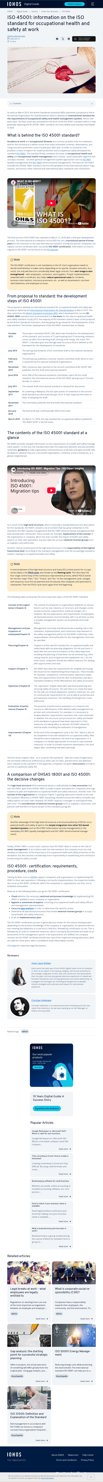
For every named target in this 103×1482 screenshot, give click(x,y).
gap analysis (27, 908)
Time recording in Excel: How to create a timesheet (50, 1157)
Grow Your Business (49, 11)
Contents (17, 104)
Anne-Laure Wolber (41, 963)
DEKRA (34, 877)
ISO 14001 (37, 162)
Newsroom (73, 1455)
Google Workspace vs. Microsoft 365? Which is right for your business (49, 1132)
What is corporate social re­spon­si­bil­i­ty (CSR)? (72, 1291)
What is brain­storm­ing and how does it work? (49, 1230)
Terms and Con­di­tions (66, 1460)
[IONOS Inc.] (21, 1454)
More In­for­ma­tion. (47, 1478)
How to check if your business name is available (49, 1205)
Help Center (88, 1455)
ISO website (52, 249)
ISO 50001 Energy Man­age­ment (73, 1353)
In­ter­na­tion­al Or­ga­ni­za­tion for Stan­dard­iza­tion (52, 310)
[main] (51, 575)
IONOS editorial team (16, 36)
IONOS (10, 11)
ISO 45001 (21, 153)
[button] (51, 1065)
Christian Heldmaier (41, 1001)
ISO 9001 (87, 159)
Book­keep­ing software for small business (50, 1181)
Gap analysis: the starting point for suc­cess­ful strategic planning (29, 1355)
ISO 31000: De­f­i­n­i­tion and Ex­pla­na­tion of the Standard (28, 1416)
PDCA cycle (33, 572)
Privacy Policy (87, 1460)
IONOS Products (75, 4)
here (14, 945)
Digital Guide (22, 11)
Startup (34, 11)
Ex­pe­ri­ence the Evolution (47, 1108)
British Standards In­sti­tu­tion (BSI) (42, 313)
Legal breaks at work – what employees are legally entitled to (28, 1292)
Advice (25, 1031)
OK (91, 1477)
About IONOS (58, 1455)
